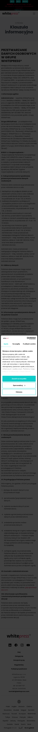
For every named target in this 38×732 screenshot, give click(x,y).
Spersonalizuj (18, 385)
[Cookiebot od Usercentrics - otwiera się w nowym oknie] (27, 338)
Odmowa (19, 392)
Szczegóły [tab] (16, 344)
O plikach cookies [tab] (29, 344)
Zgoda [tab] (6, 344)
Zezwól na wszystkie (19, 379)
